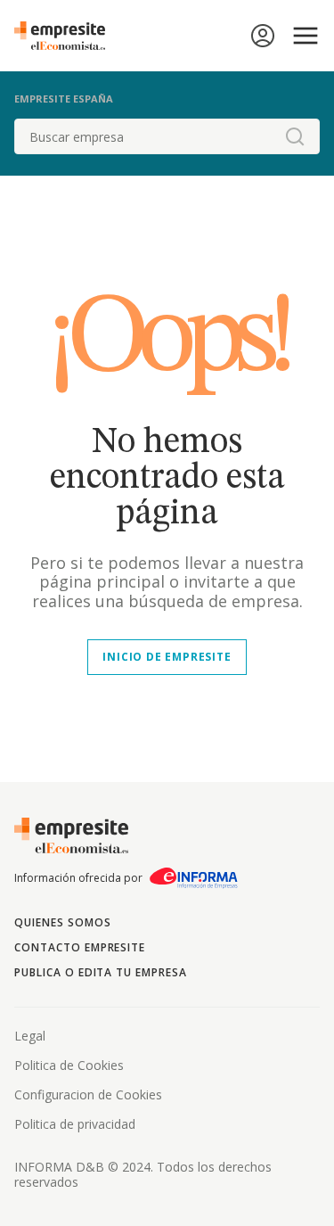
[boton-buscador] (294, 136)
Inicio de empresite (166, 656)
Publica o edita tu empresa (100, 972)
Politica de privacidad (74, 1123)
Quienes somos (62, 922)
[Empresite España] (66, 35)
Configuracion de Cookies (88, 1094)
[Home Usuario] (262, 35)
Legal (29, 1035)
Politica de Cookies (69, 1065)
